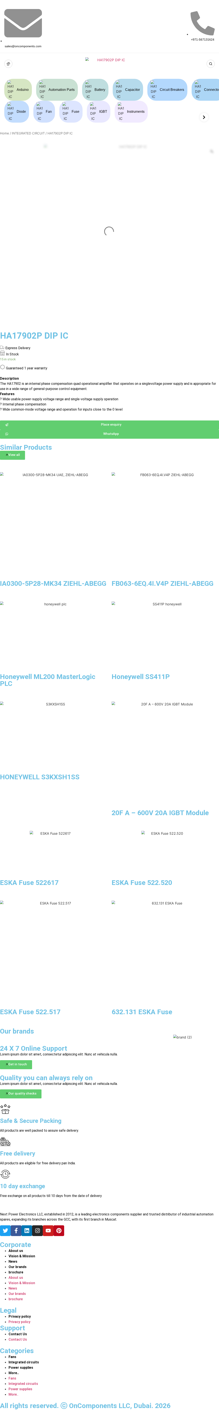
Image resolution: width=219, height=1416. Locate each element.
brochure (16, 1272)
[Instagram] (37, 1230)
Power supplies (21, 1368)
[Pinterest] (58, 1230)
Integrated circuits (24, 1362)
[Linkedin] (26, 1230)
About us (16, 1251)
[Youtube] (48, 1230)
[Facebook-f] (16, 1230)
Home (4, 133)
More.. (14, 1373)
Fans (12, 1357)
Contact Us (18, 1334)
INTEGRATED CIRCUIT (28, 133)
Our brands (18, 1267)
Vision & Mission (22, 1256)
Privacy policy (20, 1316)
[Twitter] (5, 1230)
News (13, 1261)
